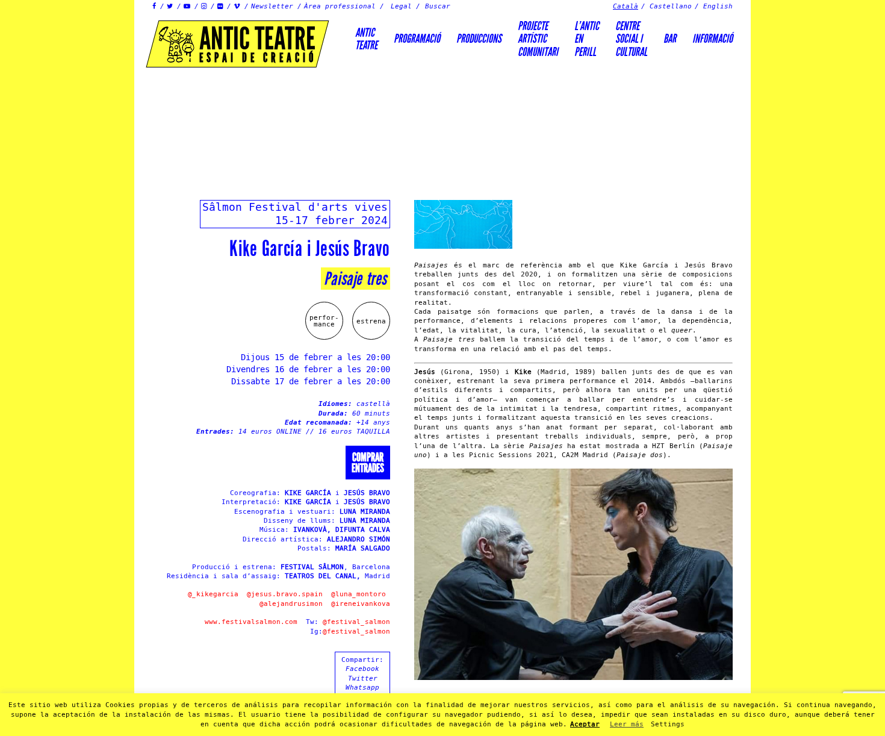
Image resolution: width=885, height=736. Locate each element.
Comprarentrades (368, 462)
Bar (669, 38)
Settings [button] (668, 724)
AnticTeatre (366, 38)
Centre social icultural (631, 39)
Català (625, 6)
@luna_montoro (358, 594)
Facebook (362, 669)
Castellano (671, 6)
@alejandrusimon (291, 604)
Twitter (362, 678)
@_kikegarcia (213, 594)
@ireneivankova (360, 604)
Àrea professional (340, 6)
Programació (417, 38)
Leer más (627, 724)
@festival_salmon (356, 622)
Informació (712, 38)
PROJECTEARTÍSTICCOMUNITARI (538, 39)
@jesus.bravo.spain (285, 594)
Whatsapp (362, 687)
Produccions (479, 38)
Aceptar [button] (585, 724)
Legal (401, 6)
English (718, 6)
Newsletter (272, 6)
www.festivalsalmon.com (251, 622)
